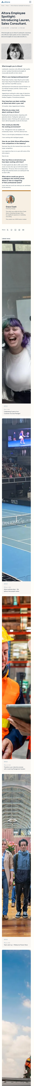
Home (2, 5)
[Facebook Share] (11, 230)
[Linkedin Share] (15, 230)
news (7, 5)
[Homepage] (5, 2)
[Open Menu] (30, 2)
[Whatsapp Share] (19, 230)
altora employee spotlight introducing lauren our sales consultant (21, 5)
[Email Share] (23, 230)
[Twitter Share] (8, 230)
